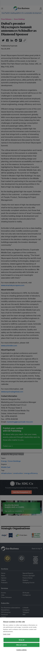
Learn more (6, 634)
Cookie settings (21, 650)
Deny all (21, 640)
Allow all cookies (21, 645)
